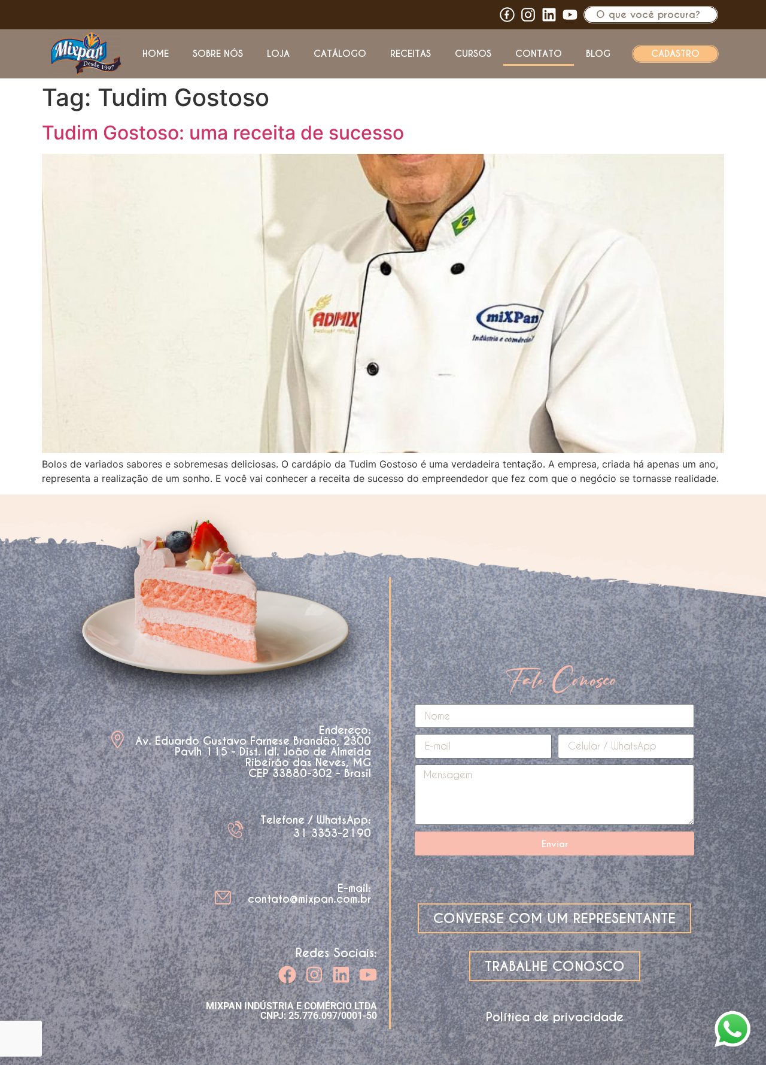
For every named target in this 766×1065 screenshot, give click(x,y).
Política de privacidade (555, 1017)
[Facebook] (287, 975)
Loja (278, 53)
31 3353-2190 (332, 833)
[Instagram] (314, 975)
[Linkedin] (549, 14)
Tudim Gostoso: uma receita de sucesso (223, 132)
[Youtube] (570, 14)
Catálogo (340, 53)
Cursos (473, 53)
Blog (598, 53)
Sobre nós (218, 53)
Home (155, 53)
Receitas (410, 53)
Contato (538, 53)
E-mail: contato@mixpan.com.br (309, 893)
